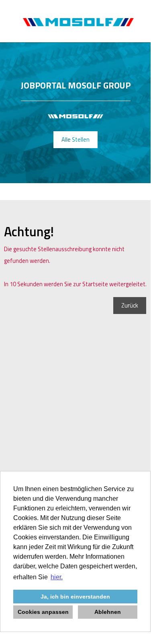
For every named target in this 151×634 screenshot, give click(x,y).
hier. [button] (57, 577)
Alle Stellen (75, 139)
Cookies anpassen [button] (43, 612)
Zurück (129, 305)
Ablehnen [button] (107, 612)
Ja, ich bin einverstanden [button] (75, 596)
